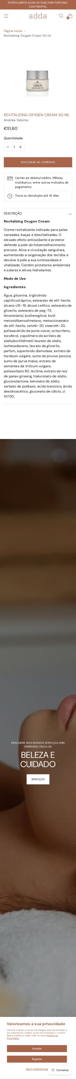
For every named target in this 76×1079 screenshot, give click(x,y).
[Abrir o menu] (6, 16)
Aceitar (37, 1048)
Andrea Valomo (16, 120)
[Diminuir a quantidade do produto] (8, 147)
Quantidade (13, 138)
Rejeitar (37, 1059)
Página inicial (13, 31)
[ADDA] (38, 16)
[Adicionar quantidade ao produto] (20, 147)
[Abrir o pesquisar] (61, 16)
